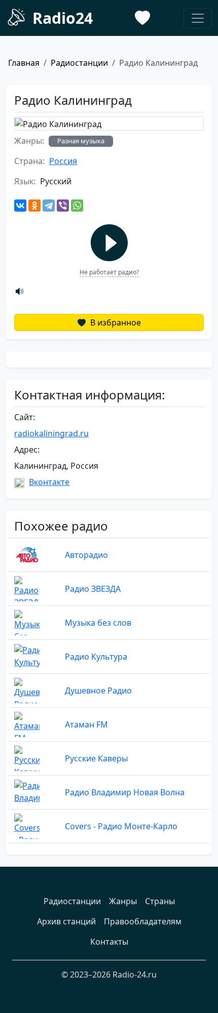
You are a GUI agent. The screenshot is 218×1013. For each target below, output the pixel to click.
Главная (24, 62)
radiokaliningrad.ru (51, 433)
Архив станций (66, 921)
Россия (63, 161)
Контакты (109, 941)
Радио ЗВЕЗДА (93, 588)
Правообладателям (142, 921)
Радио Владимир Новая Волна (125, 792)
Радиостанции (79, 62)
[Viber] (63, 205)
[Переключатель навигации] (198, 18)
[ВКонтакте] (20, 205)
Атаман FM (86, 724)
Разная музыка (80, 140)
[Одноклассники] (34, 205)
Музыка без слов (98, 622)
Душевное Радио (98, 690)
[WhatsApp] (77, 205)
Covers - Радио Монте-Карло (121, 826)
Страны (160, 901)
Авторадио (86, 554)
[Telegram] (49, 205)
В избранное (114, 322)
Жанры (123, 901)
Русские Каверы (96, 758)
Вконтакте (49, 482)
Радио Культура (96, 656)
